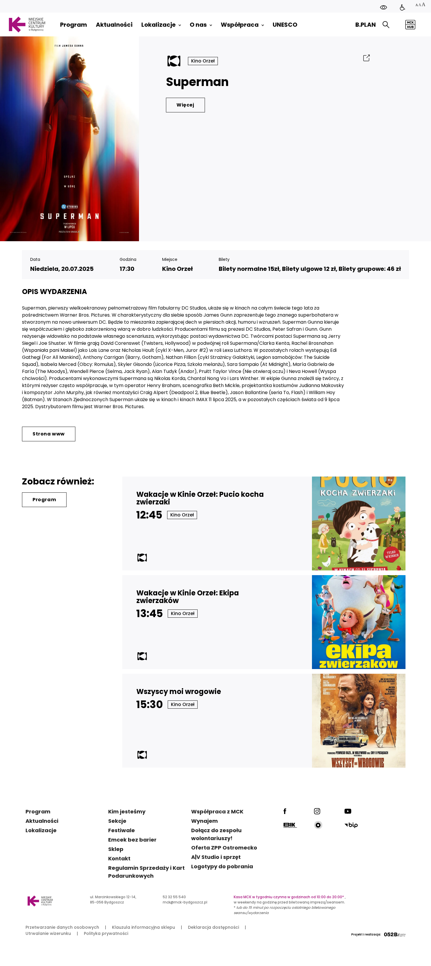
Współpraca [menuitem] (240, 24)
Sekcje (117, 821)
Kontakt (119, 858)
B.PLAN (365, 25)
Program (44, 499)
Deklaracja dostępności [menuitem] (213, 927)
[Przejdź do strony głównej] (27, 24)
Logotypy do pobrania (222, 866)
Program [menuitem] (73, 24)
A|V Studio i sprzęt (216, 857)
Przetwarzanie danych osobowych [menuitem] (62, 927)
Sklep (115, 849)
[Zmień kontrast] (383, 7)
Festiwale (121, 830)
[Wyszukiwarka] (386, 24)
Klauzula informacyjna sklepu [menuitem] (143, 927)
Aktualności (42, 821)
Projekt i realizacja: (366, 934)
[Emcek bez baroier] (402, 7)
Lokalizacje (41, 830)
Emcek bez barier (132, 839)
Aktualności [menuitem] (114, 24)
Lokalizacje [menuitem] (158, 24)
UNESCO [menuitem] (285, 24)
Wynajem (204, 821)
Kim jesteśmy (126, 811)
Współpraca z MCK (217, 811)
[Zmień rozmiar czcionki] (420, 5)
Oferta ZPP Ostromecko (224, 847)
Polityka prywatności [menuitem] (106, 933)
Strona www (49, 433)
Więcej (185, 105)
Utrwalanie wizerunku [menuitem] (48, 933)
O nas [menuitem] (198, 24)
